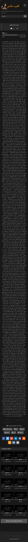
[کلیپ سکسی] (11, 6)
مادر (14, 432)
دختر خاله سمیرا (7, 422)
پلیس (22, 429)
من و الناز (7, 419)
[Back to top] (23, 537)
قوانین (7, 535)
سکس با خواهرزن (19, 419)
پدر (16, 429)
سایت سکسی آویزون (17, 535)
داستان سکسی (8, 429)
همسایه (20, 432)
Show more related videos (14, 521)
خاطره (7, 432)
